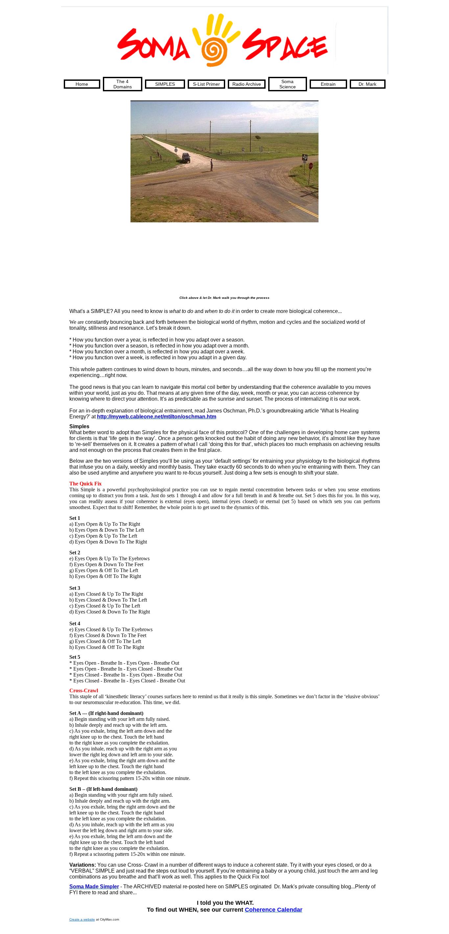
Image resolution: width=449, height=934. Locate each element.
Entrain (328, 84)
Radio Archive (246, 84)
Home (82, 84)
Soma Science (287, 84)
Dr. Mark (367, 84)
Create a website (82, 919)
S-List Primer (206, 84)
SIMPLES (165, 84)
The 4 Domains (122, 84)
